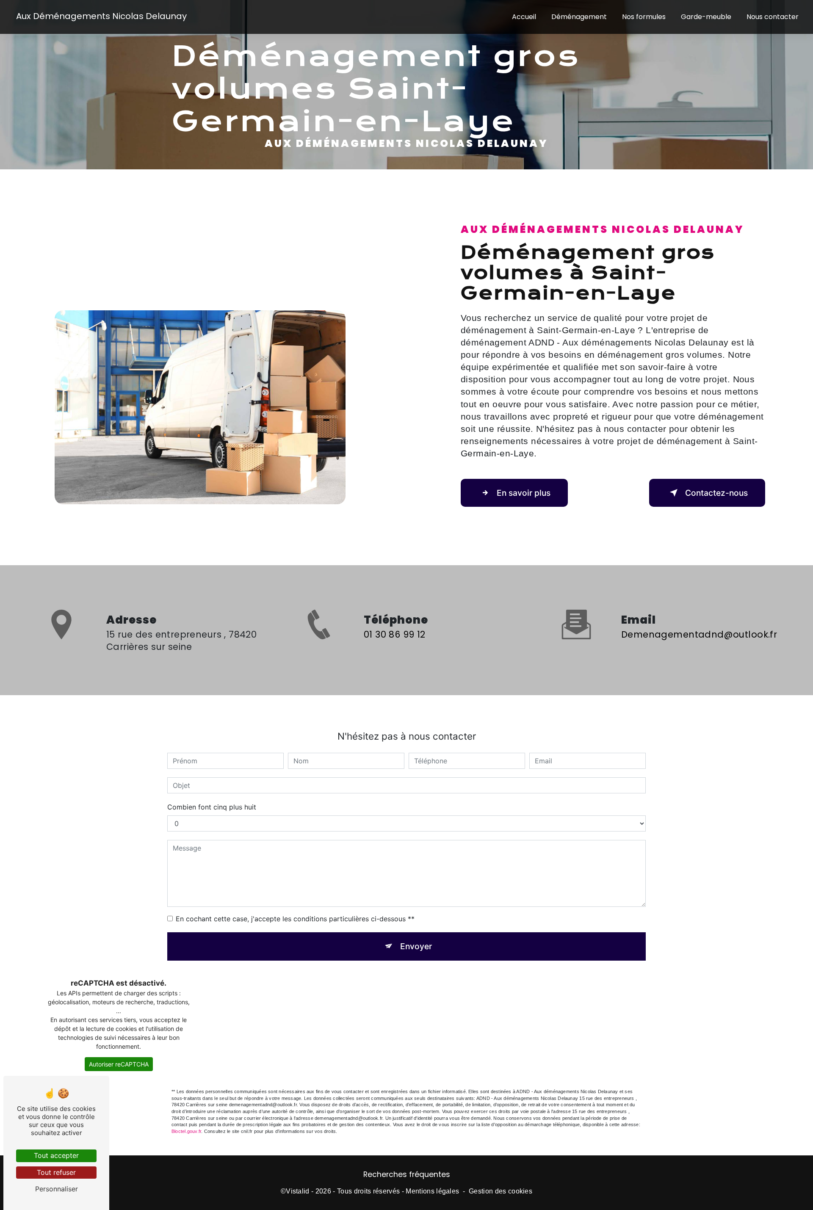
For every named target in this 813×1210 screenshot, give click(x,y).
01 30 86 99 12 (395, 634)
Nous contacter (773, 17)
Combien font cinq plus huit (211, 807)
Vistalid (298, 1191)
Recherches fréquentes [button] (406, 1174)
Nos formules (644, 17)
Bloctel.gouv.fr (186, 1131)
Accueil (524, 17)
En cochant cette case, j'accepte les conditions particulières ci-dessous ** (295, 918)
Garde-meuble (706, 17)
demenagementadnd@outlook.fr (699, 634)
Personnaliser (56, 1189)
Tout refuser (56, 1172)
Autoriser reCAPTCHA (119, 1064)
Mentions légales (432, 1191)
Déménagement (579, 17)
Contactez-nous (716, 493)
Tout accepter (56, 1155)
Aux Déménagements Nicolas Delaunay (101, 16)
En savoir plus (523, 493)
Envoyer (416, 946)
